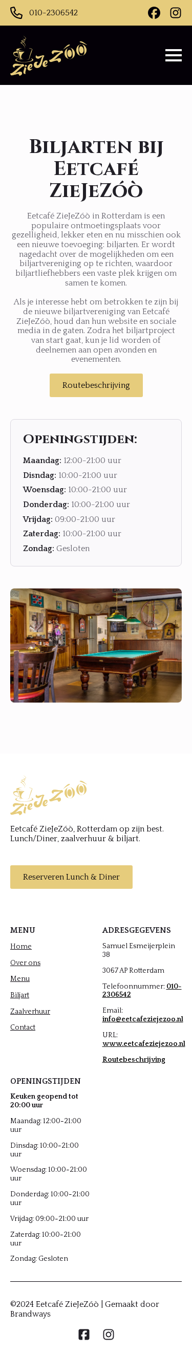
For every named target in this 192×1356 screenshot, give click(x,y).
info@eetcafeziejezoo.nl (142, 1019)
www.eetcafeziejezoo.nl (143, 1044)
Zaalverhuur (30, 1012)
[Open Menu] (173, 55)
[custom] (154, 13)
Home (21, 947)
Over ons (25, 963)
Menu (20, 979)
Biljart (19, 995)
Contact (22, 1027)
